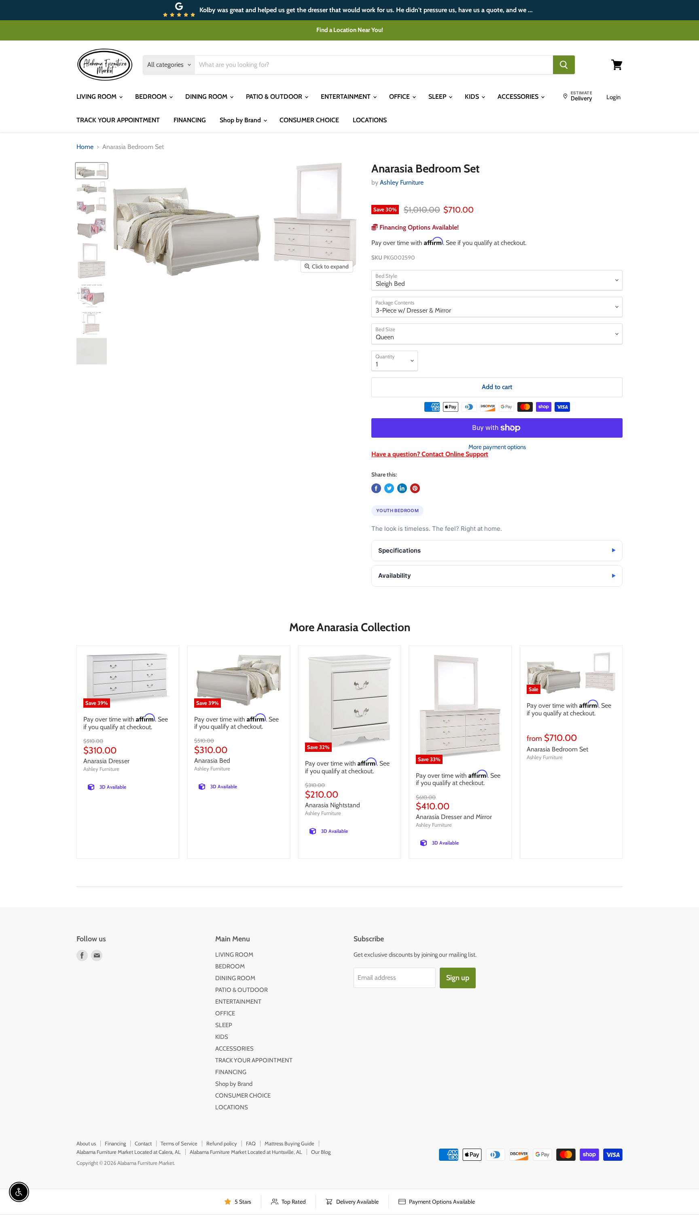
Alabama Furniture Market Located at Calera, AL (128, 1152)
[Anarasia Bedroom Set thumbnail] (92, 171)
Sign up (457, 977)
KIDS (473, 96)
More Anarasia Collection (349, 627)
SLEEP (438, 96)
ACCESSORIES (519, 96)
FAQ (251, 1143)
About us (86, 1143)
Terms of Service (179, 1143)
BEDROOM (151, 96)
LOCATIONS (370, 120)
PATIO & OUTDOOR (275, 96)
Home (84, 147)
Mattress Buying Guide (289, 1143)
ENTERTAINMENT (346, 96)
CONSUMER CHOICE (309, 120)
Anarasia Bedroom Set (557, 749)
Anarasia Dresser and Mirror (454, 817)
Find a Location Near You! (349, 30)
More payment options (497, 447)
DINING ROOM (207, 96)
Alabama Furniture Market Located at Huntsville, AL (246, 1152)
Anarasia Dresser (106, 761)
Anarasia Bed (212, 760)
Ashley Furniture (402, 182)
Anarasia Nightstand (332, 805)
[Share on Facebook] (376, 488)
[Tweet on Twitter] (389, 488)
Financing (115, 1143)
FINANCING (190, 120)
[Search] (564, 64)
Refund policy (221, 1143)
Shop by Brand (241, 120)
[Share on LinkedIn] (402, 488)
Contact (143, 1143)
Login (613, 97)
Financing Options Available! (418, 227)
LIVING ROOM (97, 96)
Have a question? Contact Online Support (429, 454)
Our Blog (320, 1152)
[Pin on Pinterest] (415, 488)
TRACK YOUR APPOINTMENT (118, 120)
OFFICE (400, 96)
